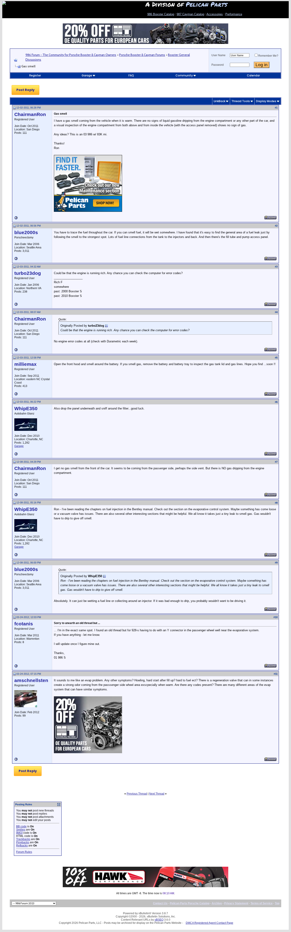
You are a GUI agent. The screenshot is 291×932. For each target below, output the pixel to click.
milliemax (25, 364)
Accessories (214, 14)
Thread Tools (240, 101)
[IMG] (19, 832)
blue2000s (26, 232)
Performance (233, 14)
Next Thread (156, 793)
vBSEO (159, 919)
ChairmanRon (30, 114)
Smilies (20, 829)
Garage (87, 75)
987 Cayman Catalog (190, 14)
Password (217, 64)
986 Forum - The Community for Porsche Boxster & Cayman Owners (70, 55)
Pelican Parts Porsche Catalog (189, 903)
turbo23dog (27, 273)
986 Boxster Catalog (160, 14)
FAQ (131, 75)
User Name (218, 55)
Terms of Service (262, 903)
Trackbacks (23, 839)
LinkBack (219, 101)
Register (35, 75)
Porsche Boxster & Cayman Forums (142, 55)
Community (184, 75)
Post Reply (25, 90)
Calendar (253, 75)
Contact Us (160, 903)
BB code (21, 826)
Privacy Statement (236, 903)
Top (277, 903)
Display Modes (266, 101)
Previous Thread (137, 793)
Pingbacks (22, 842)
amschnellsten (31, 680)
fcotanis (23, 623)
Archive (217, 903)
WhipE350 (26, 408)
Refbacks (22, 845)
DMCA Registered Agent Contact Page (209, 922)
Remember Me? (268, 55)
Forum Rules (24, 852)
